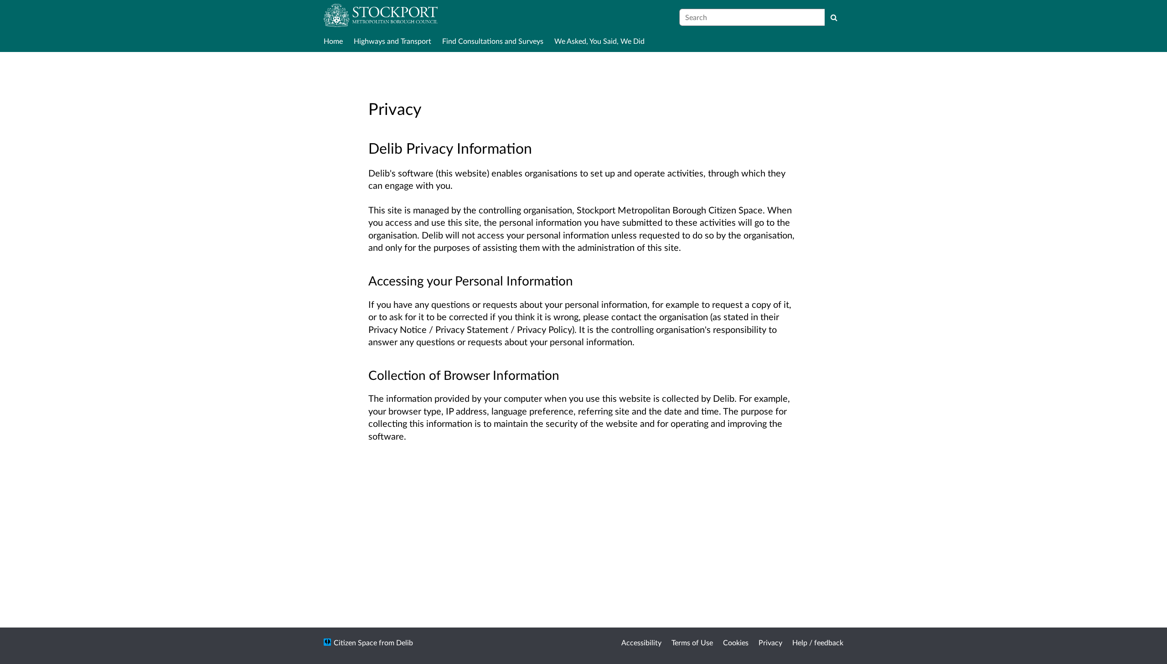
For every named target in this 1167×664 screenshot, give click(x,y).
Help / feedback (817, 642)
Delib (404, 642)
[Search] (834, 17)
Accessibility (641, 642)
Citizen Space (355, 642)
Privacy (770, 642)
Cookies (736, 642)
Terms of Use (692, 642)
